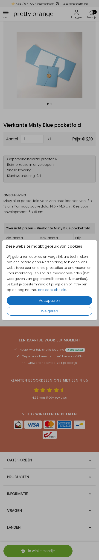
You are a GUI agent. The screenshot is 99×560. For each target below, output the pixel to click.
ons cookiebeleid (52, 289)
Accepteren (49, 300)
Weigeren (49, 311)
